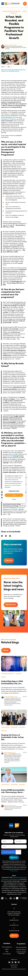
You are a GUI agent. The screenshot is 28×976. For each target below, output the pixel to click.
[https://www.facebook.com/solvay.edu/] (12, 962)
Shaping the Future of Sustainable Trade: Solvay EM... (12, 737)
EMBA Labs (4, 730)
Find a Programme (7, 947)
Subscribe (9, 560)
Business (3, 677)
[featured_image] (14, 663)
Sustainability (18, 673)
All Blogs (5, 650)
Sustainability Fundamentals (8, 673)
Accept (14, 495)
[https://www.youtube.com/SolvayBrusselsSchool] (15, 962)
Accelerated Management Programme (11, 11)
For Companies (7, 953)
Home (2, 66)
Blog (9, 66)
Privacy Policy (12, 485)
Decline (14, 499)
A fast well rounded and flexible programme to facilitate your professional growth (13, 70)
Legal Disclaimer (14, 965)
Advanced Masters (21, 949)
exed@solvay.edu (14, 920)
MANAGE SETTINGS (14, 491)
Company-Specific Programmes (21, 952)
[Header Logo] (10, 3)
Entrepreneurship (5, 727)
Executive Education (21, 947)
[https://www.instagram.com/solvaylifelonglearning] (19, 962)
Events (7, 949)
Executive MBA (13, 454)
